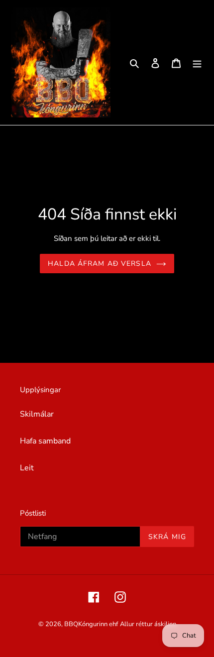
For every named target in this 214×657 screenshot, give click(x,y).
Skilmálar (37, 414)
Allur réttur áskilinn (148, 624)
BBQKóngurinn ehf (91, 624)
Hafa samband (45, 441)
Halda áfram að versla (99, 263)
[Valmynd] (197, 63)
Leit (27, 467)
